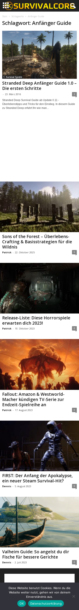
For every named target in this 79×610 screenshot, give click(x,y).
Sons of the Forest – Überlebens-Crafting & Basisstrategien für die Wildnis (37, 242)
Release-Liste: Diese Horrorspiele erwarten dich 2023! (36, 320)
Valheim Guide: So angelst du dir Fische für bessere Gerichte (35, 554)
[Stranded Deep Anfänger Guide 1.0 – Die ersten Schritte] (39, 55)
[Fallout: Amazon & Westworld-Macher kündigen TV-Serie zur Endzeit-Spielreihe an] (39, 364)
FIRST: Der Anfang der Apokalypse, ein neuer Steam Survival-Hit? (37, 478)
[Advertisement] (39, 149)
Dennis (6, 486)
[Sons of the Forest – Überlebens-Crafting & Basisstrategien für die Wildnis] (39, 207)
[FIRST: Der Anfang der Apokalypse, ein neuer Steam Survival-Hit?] (39, 446)
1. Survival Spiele (12, 77)
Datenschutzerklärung (46, 603)
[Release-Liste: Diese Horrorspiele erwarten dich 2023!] (39, 288)
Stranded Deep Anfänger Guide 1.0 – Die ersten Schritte (39, 85)
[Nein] (73, 596)
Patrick (6, 252)
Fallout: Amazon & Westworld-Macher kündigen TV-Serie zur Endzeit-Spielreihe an (33, 399)
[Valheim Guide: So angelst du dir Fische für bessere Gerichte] (39, 522)
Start (4, 16)
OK (22, 603)
